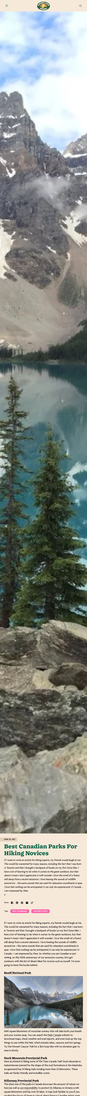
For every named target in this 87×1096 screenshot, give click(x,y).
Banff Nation (13, 973)
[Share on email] (26, 902)
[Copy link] (31, 902)
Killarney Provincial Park (21, 1081)
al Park (26, 973)
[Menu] (6, 5)
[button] (80, 5)
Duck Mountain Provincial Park (25, 1058)
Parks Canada (54, 1035)
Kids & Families (20, 911)
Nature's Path (40, 911)
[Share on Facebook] (12, 902)
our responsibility (29, 1088)
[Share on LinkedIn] (16, 902)
